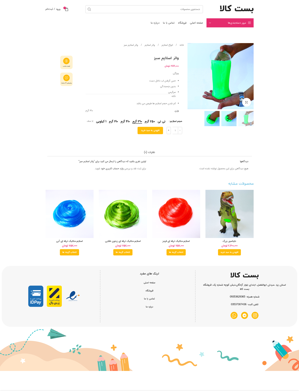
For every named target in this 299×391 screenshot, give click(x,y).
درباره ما (149, 307)
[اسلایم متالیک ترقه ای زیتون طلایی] (123, 214)
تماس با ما (149, 299)
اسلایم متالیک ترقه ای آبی (69, 241)
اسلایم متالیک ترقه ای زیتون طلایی (123, 241)
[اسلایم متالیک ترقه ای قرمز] (176, 214)
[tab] (149, 152)
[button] (229, 252)
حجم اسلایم (176, 121)
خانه (181, 45)
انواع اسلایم (167, 45)
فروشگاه (149, 291)
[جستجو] (89, 9)
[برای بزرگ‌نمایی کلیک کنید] (246, 102)
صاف (89, 121)
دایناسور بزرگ (229, 241)
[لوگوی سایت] (237, 9)
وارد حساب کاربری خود (112, 168)
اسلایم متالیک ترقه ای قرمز (176, 241)
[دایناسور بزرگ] (229, 214)
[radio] (161, 121)
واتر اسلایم (149, 45)
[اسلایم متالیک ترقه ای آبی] (70, 214)
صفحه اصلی (149, 283)
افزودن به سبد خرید (150, 130)
